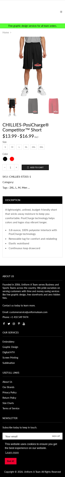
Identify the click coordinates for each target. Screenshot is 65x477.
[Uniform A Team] (32, 11)
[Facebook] (3, 323)
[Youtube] (23, 323)
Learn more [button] (12, 452)
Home (5, 32)
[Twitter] (9, 323)
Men (24, 187)
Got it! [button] (10, 461)
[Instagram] (13, 323)
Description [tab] (12, 200)
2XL (12, 187)
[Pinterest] (19, 323)
